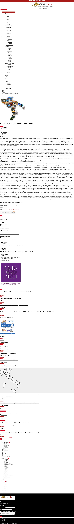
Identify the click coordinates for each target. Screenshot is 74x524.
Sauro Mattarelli (4, 242)
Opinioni (1, 126)
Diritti (9, 31)
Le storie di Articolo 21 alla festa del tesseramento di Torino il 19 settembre (16, 291)
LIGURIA (9, 49)
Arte (7, 73)
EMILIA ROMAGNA (9, 45)
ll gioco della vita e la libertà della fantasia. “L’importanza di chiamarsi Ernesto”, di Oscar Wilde (20, 432)
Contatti (3, 520)
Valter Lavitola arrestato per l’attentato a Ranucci (10, 298)
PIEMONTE (10, 55)
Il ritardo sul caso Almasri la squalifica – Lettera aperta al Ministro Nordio (16, 251)
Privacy (3, 521)
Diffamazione (8, 24)
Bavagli (8, 22)
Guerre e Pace (8, 30)
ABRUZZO (10, 39)
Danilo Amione (4, 415)
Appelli (8, 36)
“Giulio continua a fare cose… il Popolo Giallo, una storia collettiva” (14, 305)
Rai (8, 71)
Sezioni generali (8, 13)
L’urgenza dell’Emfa (4, 228)
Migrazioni (9, 33)
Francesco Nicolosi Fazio (5, 236)
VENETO (9, 67)
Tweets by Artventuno (4, 503)
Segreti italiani (8, 27)
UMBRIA (9, 64)
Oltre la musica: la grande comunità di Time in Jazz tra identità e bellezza (15, 422)
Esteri (8, 16)
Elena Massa (3, 248)
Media (9, 69)
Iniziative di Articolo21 (9, 34)
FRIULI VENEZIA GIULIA (9, 46)
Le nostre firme (5, 519)
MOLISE (9, 54)
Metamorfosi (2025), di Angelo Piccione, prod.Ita (10, 412)
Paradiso (2, 222)
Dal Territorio (8, 37)
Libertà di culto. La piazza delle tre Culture (9, 234)
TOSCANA (10, 61)
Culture (7, 19)
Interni (7, 15)
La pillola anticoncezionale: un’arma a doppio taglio (11, 246)
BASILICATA (9, 40)
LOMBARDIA (9, 51)
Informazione (7, 18)
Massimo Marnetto (4, 224)
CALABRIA (10, 42)
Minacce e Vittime (8, 25)
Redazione (3, 294)
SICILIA (9, 60)
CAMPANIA (10, 43)
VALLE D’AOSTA (10, 66)
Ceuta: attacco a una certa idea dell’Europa (9, 240)
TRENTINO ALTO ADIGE (9, 63)
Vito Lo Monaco (4, 127)
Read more (2, 295)
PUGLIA (9, 57)
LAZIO (10, 48)
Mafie (9, 28)
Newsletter (9, 84)
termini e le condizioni (14, 209)
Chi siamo (4, 518)
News (1, 289)
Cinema (6, 75)
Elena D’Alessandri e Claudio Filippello (8, 425)
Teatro (7, 81)
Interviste (8, 83)
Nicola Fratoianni (4, 230)
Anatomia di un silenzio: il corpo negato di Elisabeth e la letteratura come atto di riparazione (19, 403)
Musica (6, 79)
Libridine (6, 78)
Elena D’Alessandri (4, 405)
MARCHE (9, 52)
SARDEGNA (10, 58)
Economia (7, 21)
